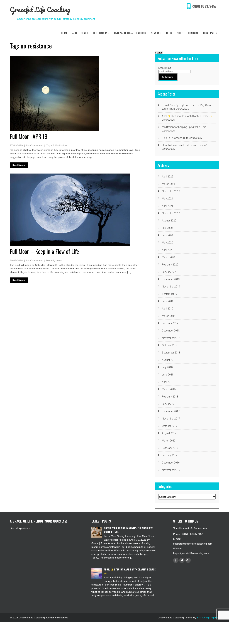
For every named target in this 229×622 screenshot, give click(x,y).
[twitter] (182, 560)
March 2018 (169, 389)
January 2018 (169, 404)
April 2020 (167, 249)
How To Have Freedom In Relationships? (184, 145)
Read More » (19, 165)
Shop (180, 33)
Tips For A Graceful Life (175, 137)
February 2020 (170, 264)
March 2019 (169, 315)
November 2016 (171, 470)
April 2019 (167, 308)
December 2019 (171, 279)
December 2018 (171, 330)
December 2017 (171, 411)
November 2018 (171, 337)
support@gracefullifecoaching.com (192, 543)
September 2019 (171, 293)
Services (156, 33)
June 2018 (168, 374)
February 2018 (170, 396)
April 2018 (167, 381)
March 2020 (169, 257)
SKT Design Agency (208, 617)
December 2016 (171, 462)
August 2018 (169, 359)
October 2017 (169, 426)
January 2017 (169, 455)
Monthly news (54, 260)
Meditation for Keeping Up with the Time (184, 127)
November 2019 (171, 286)
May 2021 (167, 198)
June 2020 (168, 235)
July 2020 (167, 227)
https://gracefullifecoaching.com (191, 553)
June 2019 (168, 301)
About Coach (80, 33)
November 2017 (171, 418)
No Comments (34, 145)
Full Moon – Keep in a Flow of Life (44, 251)
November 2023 (171, 191)
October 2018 (169, 345)
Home (64, 33)
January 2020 (169, 271)
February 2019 (170, 323)
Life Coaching (101, 33)
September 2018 (171, 352)
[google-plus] (188, 560)
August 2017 (169, 433)
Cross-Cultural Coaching (130, 33)
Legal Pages (210, 33)
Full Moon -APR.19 (28, 136)
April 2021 (167, 205)
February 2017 (170, 448)
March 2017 (169, 440)
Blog (169, 33)
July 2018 (167, 367)
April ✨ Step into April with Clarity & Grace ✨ (187, 116)
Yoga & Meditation (56, 145)
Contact (193, 33)
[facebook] (176, 560)
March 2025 (169, 183)
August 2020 (169, 220)
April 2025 (167, 176)
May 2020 (167, 242)
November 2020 (171, 213)
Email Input (164, 67)
